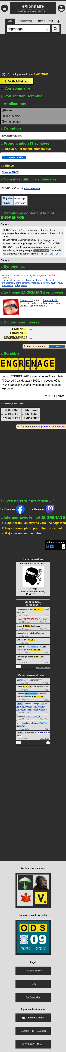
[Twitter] (52, 547)
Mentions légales (33, 970)
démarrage (15, 280)
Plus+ (47, 615)
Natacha (40, 633)
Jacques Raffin (50, 300)
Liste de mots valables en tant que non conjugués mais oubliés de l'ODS (32, 706)
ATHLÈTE (36, 650)
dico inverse (57, 346)
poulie (53, 282)
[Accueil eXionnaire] (3, 74)
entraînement (22, 282)
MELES (31, 640)
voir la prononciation (14, 157)
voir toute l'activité (43, 667)
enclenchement (46, 280)
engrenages (20, 203)
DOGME (26, 626)
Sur (7, 509)
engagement (8, 282)
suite (17, 285)
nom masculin (32, 188)
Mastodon (41, 1031)
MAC (36, 657)
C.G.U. (33, 984)
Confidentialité (33, 997)
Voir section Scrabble (23, 96)
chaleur (5, 280)
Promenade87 (32, 716)
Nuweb (40, 1044)
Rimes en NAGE (10, 172)
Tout (42, 622)
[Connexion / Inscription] (61, 8)
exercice (34, 282)
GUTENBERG (30, 619)
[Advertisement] (33, 51)
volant (24, 285)
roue (60, 282)
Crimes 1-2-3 (26, 300)
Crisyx (20, 680)
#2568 (39, 680)
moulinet (44, 282)
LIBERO (27, 687)
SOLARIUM (37, 697)
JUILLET (39, 609)
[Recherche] (55, 28)
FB (32, 1031)
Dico (9, 74)
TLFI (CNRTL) (50, 253)
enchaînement (30, 280)
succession (7, 285)
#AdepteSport (34, 647)
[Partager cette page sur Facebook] (47, 547)
